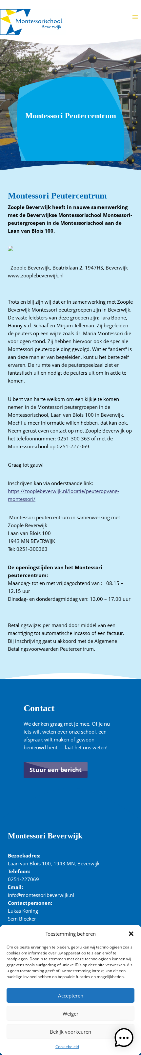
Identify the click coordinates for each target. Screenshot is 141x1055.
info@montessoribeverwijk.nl (41, 895)
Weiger (70, 1013)
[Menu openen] (135, 17)
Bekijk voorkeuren (70, 1031)
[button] (131, 933)
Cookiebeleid (67, 1046)
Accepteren (70, 995)
